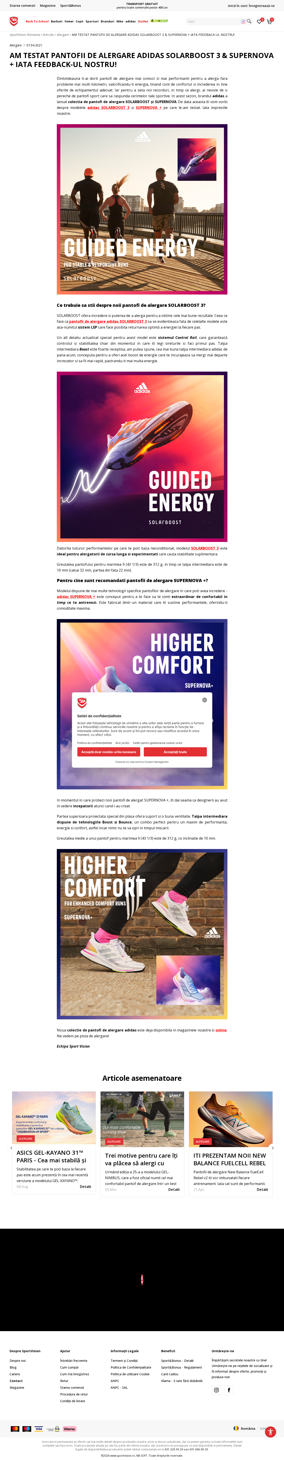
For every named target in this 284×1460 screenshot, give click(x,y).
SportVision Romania (25, 34)
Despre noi (18, 1360)
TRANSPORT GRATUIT (142, 4)
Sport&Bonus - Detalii (177, 1360)
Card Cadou (169, 1374)
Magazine (17, 1387)
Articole (48, 34)
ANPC (115, 1381)
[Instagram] (216, 1390)
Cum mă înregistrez (74, 1374)
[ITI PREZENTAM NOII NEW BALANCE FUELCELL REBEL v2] (231, 1119)
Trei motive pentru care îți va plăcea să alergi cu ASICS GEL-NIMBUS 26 (141, 1163)
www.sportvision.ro (122, 1456)
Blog (13, 1367)
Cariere (15, 1374)
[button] (49, 21)
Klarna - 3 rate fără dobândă (182, 1381)
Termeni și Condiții (124, 1360)
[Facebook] (229, 1390)
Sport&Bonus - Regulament (181, 1367)
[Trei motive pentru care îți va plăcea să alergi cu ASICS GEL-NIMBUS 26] (142, 1119)
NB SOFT (141, 1456)
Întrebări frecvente (73, 1360)
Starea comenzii (72, 1387)
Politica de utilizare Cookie (130, 1374)
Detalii (85, 1186)
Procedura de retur (74, 1394)
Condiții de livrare (72, 1401)
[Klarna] (70, 1428)
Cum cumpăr (69, 1367)
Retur (64, 1381)
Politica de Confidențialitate (131, 1367)
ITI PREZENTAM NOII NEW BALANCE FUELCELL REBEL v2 (230, 1163)
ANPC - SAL (119, 1387)
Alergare (63, 34)
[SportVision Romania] (14, 20)
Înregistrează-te (262, 6)
